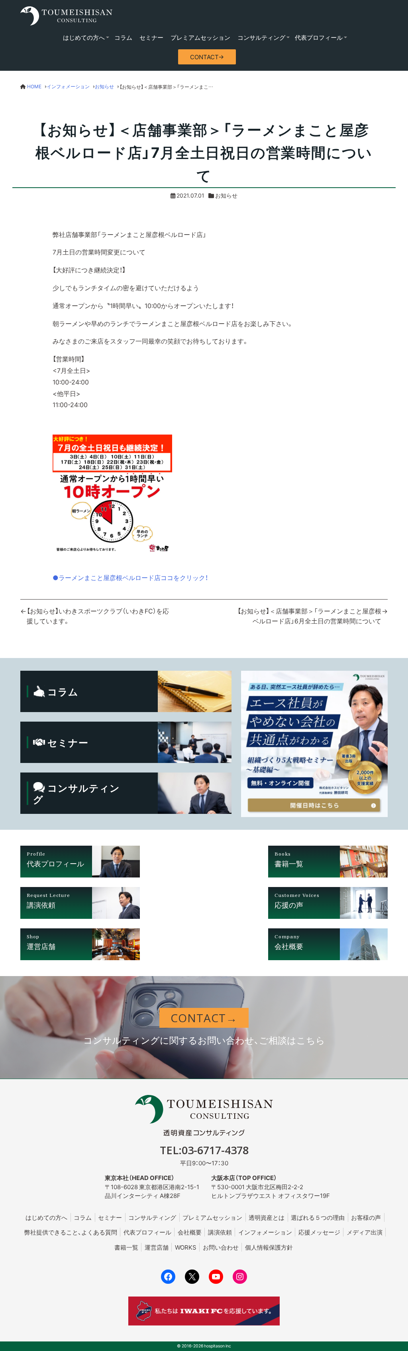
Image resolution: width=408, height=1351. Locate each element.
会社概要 (190, 1232)
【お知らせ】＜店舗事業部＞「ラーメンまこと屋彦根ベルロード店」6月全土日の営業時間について (309, 616)
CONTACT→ (207, 56)
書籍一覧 (126, 1247)
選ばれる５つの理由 (318, 1217)
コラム (123, 37)
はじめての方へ (84, 37)
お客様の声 (366, 1217)
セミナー (151, 37)
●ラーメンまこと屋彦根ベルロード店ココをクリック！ (130, 577)
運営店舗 (157, 1247)
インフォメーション (265, 1232)
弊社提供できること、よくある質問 (70, 1232)
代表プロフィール (319, 37)
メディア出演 (364, 1232)
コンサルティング (261, 37)
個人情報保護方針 (269, 1247)
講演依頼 (220, 1232)
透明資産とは (266, 1217)
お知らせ (226, 195)
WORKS (185, 1247)
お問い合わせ (221, 1247)
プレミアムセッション (200, 37)
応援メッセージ (319, 1232)
